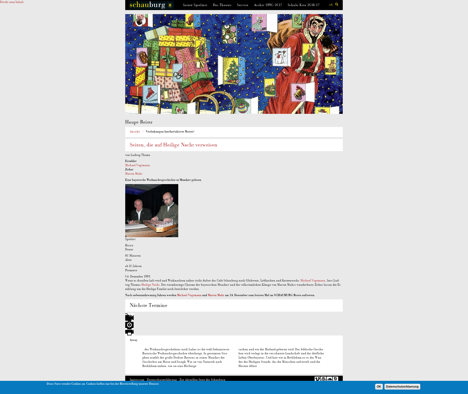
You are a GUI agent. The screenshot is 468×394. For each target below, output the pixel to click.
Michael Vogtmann (137, 165)
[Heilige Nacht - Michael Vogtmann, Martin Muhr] (234, 210)
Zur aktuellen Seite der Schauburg (202, 380)
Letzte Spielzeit (195, 5)
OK (379, 386)
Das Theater (222, 5)
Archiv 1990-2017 (268, 5)
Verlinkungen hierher (170, 132)
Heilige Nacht (150, 285)
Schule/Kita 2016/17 (304, 5)
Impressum (137, 380)
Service (243, 5)
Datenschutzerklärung (162, 380)
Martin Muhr (134, 173)
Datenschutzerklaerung (402, 386)
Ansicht (135, 131)
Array (133, 340)
